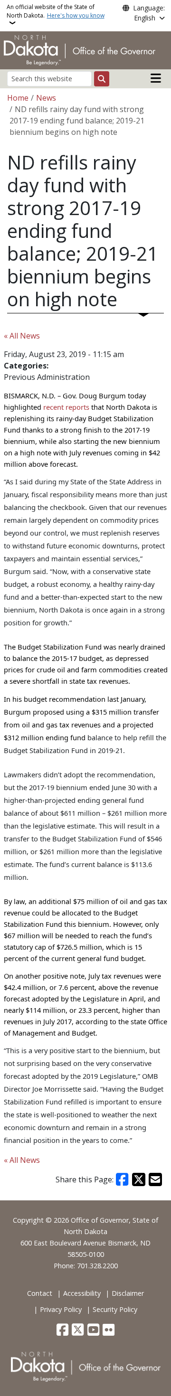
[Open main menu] (156, 78)
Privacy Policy (61, 1309)
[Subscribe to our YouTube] (93, 1330)
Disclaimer (128, 1293)
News (46, 98)
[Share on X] (138, 1179)
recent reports (66, 407)
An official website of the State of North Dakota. (55, 11)
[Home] (79, 49)
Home (17, 98)
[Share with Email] (155, 1179)
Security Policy (115, 1309)
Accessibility (82, 1293)
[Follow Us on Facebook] (62, 1330)
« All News (22, 335)
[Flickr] (108, 1330)
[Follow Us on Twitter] (78, 1330)
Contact (39, 1293)
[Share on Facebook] (122, 1179)
